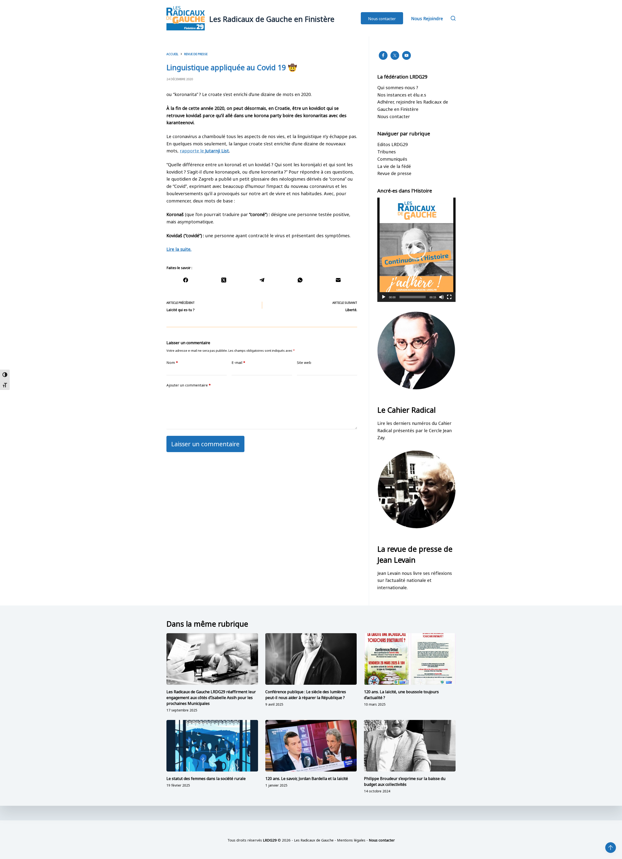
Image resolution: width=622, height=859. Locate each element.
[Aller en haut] (610, 847)
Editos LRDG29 (392, 144)
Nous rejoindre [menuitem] (427, 18)
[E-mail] (338, 280)
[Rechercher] (453, 18)
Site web (304, 362)
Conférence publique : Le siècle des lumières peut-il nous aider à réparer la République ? (305, 694)
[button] (416, 250)
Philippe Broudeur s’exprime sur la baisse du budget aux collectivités (404, 781)
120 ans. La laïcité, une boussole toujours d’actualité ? (401, 694)
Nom (172, 362)
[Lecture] (383, 297)
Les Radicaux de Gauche (314, 839)
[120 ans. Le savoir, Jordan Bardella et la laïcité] (311, 745)
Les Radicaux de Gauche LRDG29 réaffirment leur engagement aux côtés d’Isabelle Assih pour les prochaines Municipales (211, 697)
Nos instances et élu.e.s (401, 94)
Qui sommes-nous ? (397, 87)
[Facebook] (185, 280)
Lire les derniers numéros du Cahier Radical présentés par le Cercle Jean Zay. (414, 430)
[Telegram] (262, 280)
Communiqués (392, 158)
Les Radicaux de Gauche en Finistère (271, 18)
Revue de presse (394, 173)
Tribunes (386, 151)
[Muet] (441, 297)
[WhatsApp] (300, 280)
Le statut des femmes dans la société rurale (206, 778)
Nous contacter (382, 18)
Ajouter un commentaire (188, 385)
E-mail (238, 362)
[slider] (412, 297)
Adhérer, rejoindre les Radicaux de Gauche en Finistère (412, 105)
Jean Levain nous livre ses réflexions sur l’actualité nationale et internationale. (414, 580)
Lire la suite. (178, 249)
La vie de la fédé (394, 166)
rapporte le (204, 150)
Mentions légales (351, 839)
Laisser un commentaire (205, 443)
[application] (416, 250)
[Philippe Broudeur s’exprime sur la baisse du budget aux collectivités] (410, 745)
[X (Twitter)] (224, 280)
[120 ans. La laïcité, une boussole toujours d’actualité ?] (410, 659)
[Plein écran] (449, 297)
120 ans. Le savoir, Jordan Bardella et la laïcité (306, 778)
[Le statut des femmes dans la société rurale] (212, 745)
